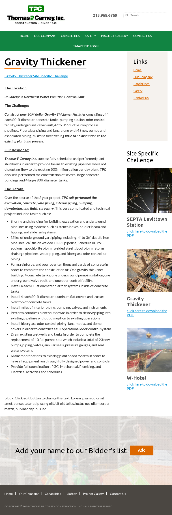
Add (142, 450)
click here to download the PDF (147, 233)
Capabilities (70, 36)
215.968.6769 (105, 15)
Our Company (45, 36)
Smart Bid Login (86, 46)
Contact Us (142, 36)
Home (24, 36)
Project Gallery (114, 36)
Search (126, 15)
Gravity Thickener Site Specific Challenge (36, 76)
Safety (90, 36)
